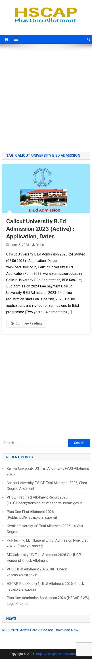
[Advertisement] (46, 98)
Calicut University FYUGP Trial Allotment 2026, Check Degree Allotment (48, 486)
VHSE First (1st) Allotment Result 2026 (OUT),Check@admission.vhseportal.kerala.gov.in (44, 500)
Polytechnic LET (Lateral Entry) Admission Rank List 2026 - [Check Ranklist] (47, 543)
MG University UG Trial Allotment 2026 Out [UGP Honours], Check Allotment (44, 558)
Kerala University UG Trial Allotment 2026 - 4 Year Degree (45, 529)
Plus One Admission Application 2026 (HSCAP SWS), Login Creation (48, 601)
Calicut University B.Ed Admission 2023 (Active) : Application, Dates (40, 229)
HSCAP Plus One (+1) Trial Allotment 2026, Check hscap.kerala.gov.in (45, 587)
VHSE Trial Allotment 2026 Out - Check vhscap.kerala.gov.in (37, 572)
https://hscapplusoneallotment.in (59, 654)
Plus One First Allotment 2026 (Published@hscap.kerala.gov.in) (32, 515)
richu (40, 245)
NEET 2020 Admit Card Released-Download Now (40, 630)
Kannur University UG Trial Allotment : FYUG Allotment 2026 (48, 471)
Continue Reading (28, 323)
